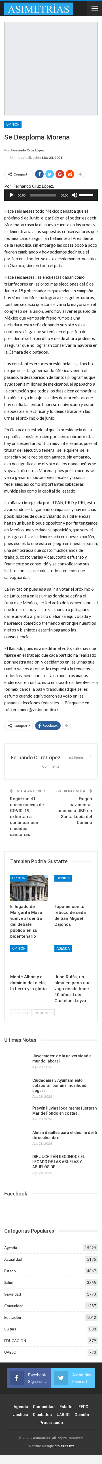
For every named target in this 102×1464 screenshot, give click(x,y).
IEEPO (82, 1406)
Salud (8, 1282)
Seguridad (12, 1294)
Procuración (51, 1422)
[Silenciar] (74, 195)
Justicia (20, 1414)
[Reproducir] (11, 195)
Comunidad (14, 1306)
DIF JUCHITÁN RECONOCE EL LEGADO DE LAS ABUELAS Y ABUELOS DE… (58, 1161)
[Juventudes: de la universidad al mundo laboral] (16, 1062)
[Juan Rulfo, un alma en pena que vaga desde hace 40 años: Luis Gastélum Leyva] (73, 958)
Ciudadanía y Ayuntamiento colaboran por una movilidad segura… (59, 1085)
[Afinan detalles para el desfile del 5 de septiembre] (16, 1139)
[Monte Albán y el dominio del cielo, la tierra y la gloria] (29, 958)
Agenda (63, 948)
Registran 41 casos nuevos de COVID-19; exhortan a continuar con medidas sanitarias (27, 816)
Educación (12, 1317)
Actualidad (13, 1259)
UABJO (10, 1352)
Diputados (42, 1414)
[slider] (87, 194)
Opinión (13, 124)
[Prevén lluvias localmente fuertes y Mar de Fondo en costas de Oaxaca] (16, 1115)
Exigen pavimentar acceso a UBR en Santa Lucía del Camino (75, 810)
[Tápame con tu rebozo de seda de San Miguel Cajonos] (73, 888)
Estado (10, 1271)
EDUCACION (15, 1340)
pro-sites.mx (64, 1446)
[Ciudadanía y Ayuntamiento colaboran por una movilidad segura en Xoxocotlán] (16, 1087)
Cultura (10, 1329)
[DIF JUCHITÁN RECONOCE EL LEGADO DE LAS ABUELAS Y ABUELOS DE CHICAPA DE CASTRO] (16, 1163)
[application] (51, 195)
